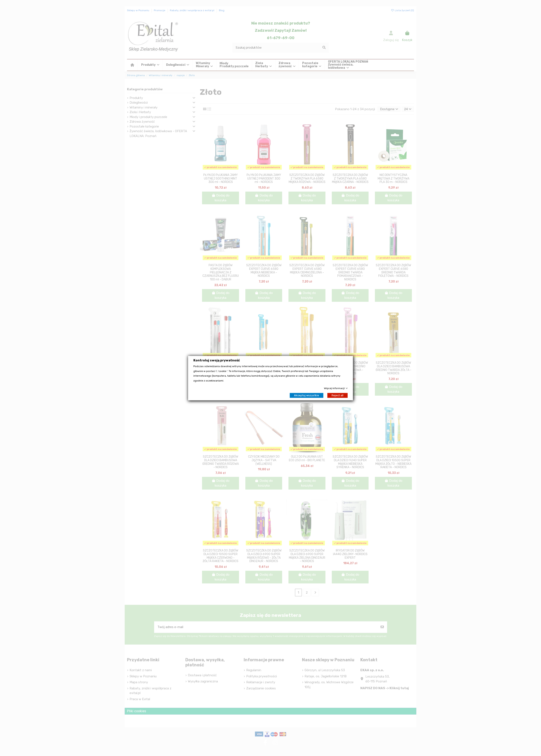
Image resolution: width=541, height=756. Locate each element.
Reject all (337, 395)
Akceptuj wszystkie (306, 395)
